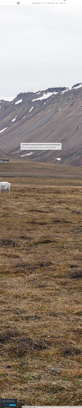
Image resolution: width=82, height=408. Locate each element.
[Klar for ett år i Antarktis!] (81, 204)
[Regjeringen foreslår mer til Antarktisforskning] (0, 204)
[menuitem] (36, 3)
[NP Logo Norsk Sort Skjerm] (18, 3)
